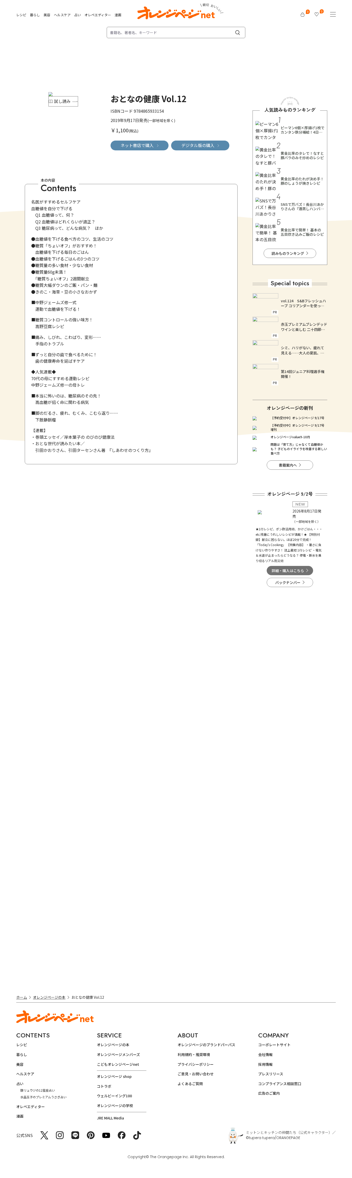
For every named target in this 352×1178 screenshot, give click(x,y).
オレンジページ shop (114, 1076)
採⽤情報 (265, 1064)
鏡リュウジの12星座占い (37, 1090)
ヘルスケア (62, 14)
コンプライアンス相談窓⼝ (279, 1083)
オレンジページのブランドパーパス (206, 1044)
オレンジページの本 (49, 997)
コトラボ (104, 1086)
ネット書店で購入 (137, 145)
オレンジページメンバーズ (118, 1054)
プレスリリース (270, 1073)
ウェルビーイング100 (114, 1095)
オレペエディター (98, 14)
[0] (302, 14)
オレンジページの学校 (115, 1105)
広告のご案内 (269, 1093)
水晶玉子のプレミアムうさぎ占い (43, 1097)
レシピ (21, 14)
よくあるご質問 (190, 1083)
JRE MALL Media (110, 1117)
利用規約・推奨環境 (194, 1054)
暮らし (35, 14)
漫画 (118, 14)
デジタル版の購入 (197, 145)
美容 (47, 14)
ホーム (21, 997)
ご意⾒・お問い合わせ (196, 1073)
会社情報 (265, 1054)
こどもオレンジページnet (118, 1064)
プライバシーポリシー (196, 1064)
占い (77, 15)
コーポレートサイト (274, 1044)
